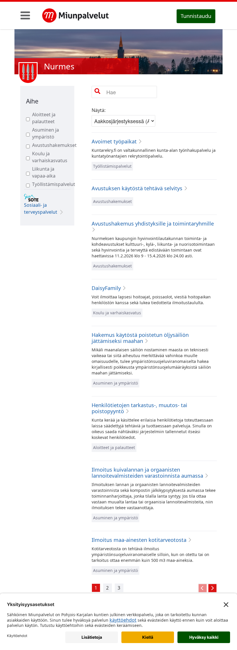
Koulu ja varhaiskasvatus (48, 157)
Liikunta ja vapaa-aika (43, 172)
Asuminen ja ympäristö (45, 133)
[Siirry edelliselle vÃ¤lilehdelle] (202, 588)
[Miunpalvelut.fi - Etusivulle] (75, 15)
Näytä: (98, 110)
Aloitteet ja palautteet (43, 118)
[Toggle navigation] (25, 15)
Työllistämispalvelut (48, 184)
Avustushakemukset (48, 145)
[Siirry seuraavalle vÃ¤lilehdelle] (212, 588)
